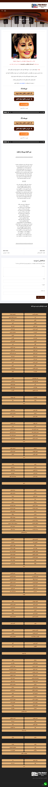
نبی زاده (12, 721)
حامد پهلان (35, 423)
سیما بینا (35, 526)
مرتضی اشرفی (13, 684)
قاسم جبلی (13, 623)
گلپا (12, 643)
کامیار (13, 630)
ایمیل (43, 284)
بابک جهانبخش (35, 378)
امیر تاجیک (35, 350)
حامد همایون (12, 423)
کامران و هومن (35, 630)
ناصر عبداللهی (12, 718)
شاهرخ (12, 539)
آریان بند (35, 332)
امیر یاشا (12, 356)
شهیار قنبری (12, 563)
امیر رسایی (13, 350)
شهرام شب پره (13, 551)
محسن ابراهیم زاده (12, 669)
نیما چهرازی (13, 727)
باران (13, 378)
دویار (24, 457)
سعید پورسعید (13, 505)
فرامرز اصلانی (12, 604)
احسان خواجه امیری (13, 317)
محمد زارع (13, 678)
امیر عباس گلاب (13, 353)
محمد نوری (13, 681)
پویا (12, 400)
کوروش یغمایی (13, 636)
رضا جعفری (35, 470)
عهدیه (24, 594)
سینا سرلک (13, 529)
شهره (35, 560)
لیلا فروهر (24, 653)
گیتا (12, 646)
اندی (13, 362)
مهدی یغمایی (35, 705)
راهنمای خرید (22, 83)
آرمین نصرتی (35, 329)
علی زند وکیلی (12, 582)
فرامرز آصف (35, 604)
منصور (13, 696)
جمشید (35, 413)
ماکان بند (12, 663)
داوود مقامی (35, 454)
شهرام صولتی (12, 554)
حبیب (13, 426)
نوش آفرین (35, 724)
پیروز (24, 403)
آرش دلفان (35, 326)
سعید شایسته (35, 508)
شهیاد (35, 563)
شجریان (12, 542)
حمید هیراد (13, 438)
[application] (24, 112)
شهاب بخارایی (12, 545)
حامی (35, 426)
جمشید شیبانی (13, 413)
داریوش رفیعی (13, 448)
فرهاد (13, 613)
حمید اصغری (35, 435)
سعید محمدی (12, 508)
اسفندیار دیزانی (13, 332)
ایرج (13, 365)
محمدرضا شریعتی (35, 678)
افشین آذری (12, 341)
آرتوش (35, 323)
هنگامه (35, 750)
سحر (13, 499)
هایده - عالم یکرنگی (41, 252)
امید (13, 344)
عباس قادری (12, 573)
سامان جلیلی (12, 493)
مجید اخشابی (12, 666)
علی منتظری (35, 588)
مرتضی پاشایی (35, 687)
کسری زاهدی (35, 633)
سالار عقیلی (12, 490)
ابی (35, 317)
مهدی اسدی (35, 702)
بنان (35, 384)
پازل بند (35, 397)
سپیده (13, 496)
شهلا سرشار (12, 560)
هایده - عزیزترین (6, 252)
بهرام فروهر (12, 384)
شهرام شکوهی (35, 554)
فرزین (35, 610)
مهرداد (13, 705)
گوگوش (35, 646)
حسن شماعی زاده (35, 432)
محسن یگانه (35, 675)
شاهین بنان (35, 542)
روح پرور (12, 473)
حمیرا (24, 441)
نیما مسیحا (24, 730)
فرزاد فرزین (13, 607)
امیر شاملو (35, 353)
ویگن (13, 737)
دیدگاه (43, 266)
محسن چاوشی (35, 672)
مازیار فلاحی (35, 663)
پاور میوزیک (13, 397)
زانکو (24, 483)
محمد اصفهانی (13, 675)
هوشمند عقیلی (24, 753)
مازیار (13, 660)
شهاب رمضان (12, 548)
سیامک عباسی (35, 520)
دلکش (13, 454)
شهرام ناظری (12, 557)
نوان (13, 724)
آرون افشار (13, 329)
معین (13, 693)
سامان (35, 493)
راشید (35, 464)
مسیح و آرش (35, 693)
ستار (35, 499)
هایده (13, 744)
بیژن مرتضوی (35, 390)
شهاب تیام (35, 548)
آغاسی (13, 338)
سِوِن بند (35, 517)
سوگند (13, 514)
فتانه (13, 601)
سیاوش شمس (13, 520)
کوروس (12, 633)
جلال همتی (35, 410)
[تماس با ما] (45, 783)
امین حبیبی (13, 359)
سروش (12, 502)
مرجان (13, 687)
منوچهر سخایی (35, 699)
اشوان (13, 335)
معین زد (35, 696)
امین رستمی (35, 362)
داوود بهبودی (35, 451)
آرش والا (12, 326)
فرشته (13, 610)
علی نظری (13, 588)
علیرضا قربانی (35, 582)
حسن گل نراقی (13, 432)
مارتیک (35, 660)
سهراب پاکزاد (12, 517)
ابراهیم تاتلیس (35, 314)
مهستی (35, 708)
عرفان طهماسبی (35, 576)
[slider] (5, 112)
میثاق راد (12, 708)
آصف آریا (35, 338)
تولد (35, 763)
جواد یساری (35, 416)
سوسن (35, 514)
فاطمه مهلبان (35, 601)
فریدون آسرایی (35, 616)
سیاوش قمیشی (35, 523)
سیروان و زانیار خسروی (12, 523)
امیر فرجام (35, 356)
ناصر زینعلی (35, 718)
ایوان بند (35, 371)
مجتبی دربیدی (35, 666)
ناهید (35, 721)
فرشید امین (35, 613)
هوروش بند (13, 750)
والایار (35, 737)
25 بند (13, 390)
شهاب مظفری (35, 551)
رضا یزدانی (35, 473)
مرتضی (35, 684)
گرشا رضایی (35, 643)
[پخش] (43, 112)
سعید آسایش (35, 505)
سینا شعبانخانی (24, 532)
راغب (13, 464)
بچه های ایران (35, 381)
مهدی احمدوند (13, 699)
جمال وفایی (13, 410)
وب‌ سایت (43, 290)
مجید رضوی (35, 669)
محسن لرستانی (13, 672)
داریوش (35, 448)
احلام (35, 320)
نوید (35, 727)
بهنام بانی (35, 387)
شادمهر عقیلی (35, 539)
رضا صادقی (13, 470)
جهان (13, 416)
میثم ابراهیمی (24, 711)
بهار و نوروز (35, 760)
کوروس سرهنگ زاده (35, 636)
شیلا (24, 566)
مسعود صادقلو (35, 690)
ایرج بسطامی (35, 368)
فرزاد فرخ (35, 607)
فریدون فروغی (13, 616)
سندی (35, 511)
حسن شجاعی (12, 429)
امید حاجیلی (12, 347)
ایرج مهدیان (12, 368)
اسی (35, 335)
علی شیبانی (35, 585)
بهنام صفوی (12, 387)
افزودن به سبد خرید (24, 104)
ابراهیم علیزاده (13, 314)
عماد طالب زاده (13, 591)
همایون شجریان (13, 747)
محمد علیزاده (35, 681)
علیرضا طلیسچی (13, 579)
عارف (35, 573)
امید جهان (35, 347)
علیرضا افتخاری (13, 576)
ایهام (13, 371)
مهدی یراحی (12, 702)
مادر (24, 766)
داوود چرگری (12, 451)
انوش (35, 365)
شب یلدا (12, 763)
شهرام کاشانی (35, 557)
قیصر (35, 623)
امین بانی (35, 359)
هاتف (35, 744)
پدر (12, 760)
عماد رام (35, 591)
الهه (35, 344)
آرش (13, 323)
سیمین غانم (12, 526)
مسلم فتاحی (12, 690)
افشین (35, 341)
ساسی (35, 490)
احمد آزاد (12, 320)
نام (44, 279)
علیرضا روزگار (35, 579)
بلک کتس (13, 381)
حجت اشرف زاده (35, 429)
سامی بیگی (35, 496)
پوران (35, 400)
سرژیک (35, 502)
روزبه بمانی (35, 476)
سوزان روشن (12, 511)
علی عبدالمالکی (13, 585)
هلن (35, 747)
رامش (35, 467)
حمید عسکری (35, 438)
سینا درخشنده (35, 529)
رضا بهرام (12, 467)
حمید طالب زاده (13, 435)
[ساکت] (8, 112)
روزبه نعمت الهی (13, 476)
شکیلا (35, 545)
